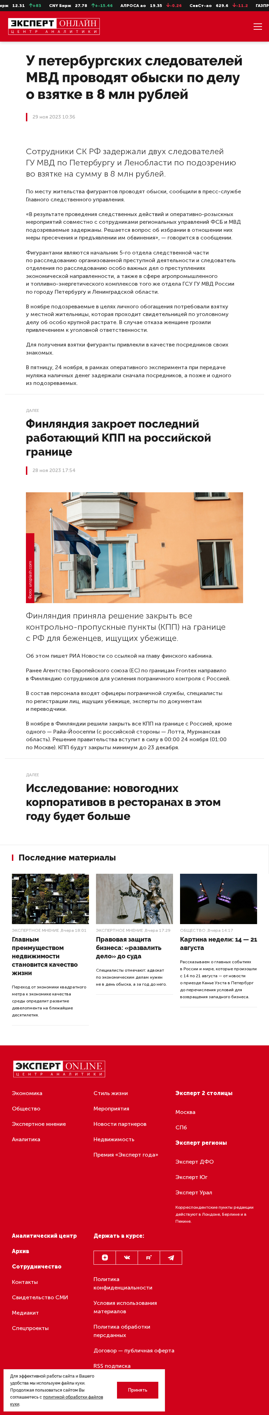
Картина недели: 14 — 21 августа (218, 943)
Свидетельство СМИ (40, 1297)
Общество (193, 930)
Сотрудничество (37, 1266)
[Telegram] (171, 1258)
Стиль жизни (111, 1093)
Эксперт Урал (193, 1192)
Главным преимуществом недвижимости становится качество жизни (45, 956)
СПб (181, 1127)
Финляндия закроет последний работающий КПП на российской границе (118, 437)
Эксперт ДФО (194, 1161)
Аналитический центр (44, 1235)
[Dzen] (105, 1258)
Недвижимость (114, 1139)
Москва (185, 1112)
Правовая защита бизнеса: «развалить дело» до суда (128, 948)
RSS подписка (112, 1366)
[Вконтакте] (127, 1258)
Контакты (25, 1282)
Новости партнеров (120, 1124)
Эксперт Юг (191, 1177)
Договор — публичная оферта (134, 1350)
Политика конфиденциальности (123, 1283)
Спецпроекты (30, 1328)
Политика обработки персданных (122, 1330)
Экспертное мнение (35, 930)
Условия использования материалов (125, 1307)
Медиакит (25, 1312)
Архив (20, 1251)
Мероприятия (111, 1108)
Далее (32, 410)
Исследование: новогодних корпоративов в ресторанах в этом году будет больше (123, 801)
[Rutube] (149, 1258)
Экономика (27, 1093)
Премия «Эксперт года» (126, 1154)
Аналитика (26, 1139)
